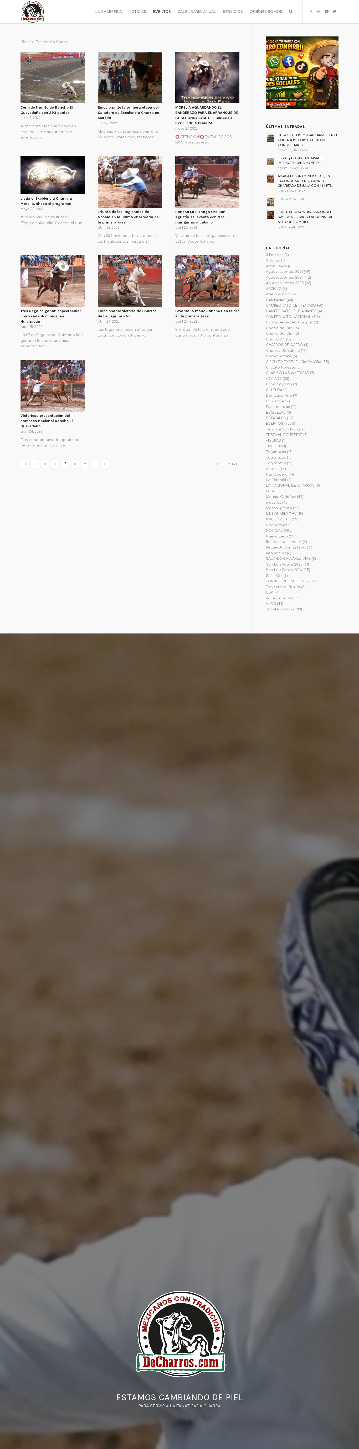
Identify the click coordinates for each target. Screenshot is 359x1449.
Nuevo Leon (277, 536)
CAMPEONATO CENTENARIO (291, 305)
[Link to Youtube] (327, 11)
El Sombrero (277, 401)
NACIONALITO (278, 519)
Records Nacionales (284, 542)
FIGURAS (273, 441)
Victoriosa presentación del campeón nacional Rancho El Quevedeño (46, 420)
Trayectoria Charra (283, 587)
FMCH (271, 446)
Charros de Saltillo (283, 351)
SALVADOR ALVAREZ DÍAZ (288, 559)
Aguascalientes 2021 (284, 272)
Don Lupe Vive (279, 395)
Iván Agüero (277, 474)
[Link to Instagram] (319, 11)
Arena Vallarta (279, 294)
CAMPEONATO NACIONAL (288, 317)
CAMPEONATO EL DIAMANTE (291, 311)
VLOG (271, 604)
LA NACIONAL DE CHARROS (290, 485)
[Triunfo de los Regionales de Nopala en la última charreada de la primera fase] (130, 182)
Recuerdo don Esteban (287, 547)
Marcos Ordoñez (281, 497)
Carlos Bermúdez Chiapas (289, 322)
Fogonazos (276, 452)
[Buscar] (291, 11)
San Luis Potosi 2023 (284, 564)
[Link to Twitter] (335, 11)
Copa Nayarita (279, 384)
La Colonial (276, 480)
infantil (272, 469)
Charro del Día (279, 328)
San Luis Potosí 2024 (284, 570)
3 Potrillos (275, 255)
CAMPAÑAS (276, 300)
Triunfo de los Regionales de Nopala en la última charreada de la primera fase (128, 217)
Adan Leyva (276, 266)
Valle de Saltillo (280, 598)
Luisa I (271, 491)
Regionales (276, 553)
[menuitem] (108, 11)
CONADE (274, 379)
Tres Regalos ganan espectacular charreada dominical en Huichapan (50, 316)
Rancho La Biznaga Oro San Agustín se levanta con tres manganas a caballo (200, 217)
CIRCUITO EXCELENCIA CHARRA (293, 362)
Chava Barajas (279, 356)
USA (269, 592)
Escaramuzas (278, 407)
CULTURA (274, 390)
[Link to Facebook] (311, 11)
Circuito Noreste (280, 367)
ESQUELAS (276, 412)
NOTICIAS (274, 530)
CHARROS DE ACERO (284, 345)
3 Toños (273, 260)
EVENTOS (274, 423)
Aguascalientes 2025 (285, 283)
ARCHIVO (274, 289)
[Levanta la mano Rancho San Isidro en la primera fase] (207, 281)
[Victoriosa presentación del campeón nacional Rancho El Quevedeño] (52, 386)
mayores (273, 502)
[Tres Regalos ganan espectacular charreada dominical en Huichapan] (52, 281)
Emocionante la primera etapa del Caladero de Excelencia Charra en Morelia (128, 112)
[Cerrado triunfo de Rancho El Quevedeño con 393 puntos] (52, 78)
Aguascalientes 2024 (285, 277)
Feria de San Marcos (284, 429)
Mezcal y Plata (279, 508)
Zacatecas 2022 (280, 609)
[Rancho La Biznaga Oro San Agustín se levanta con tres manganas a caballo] (207, 182)
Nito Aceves (276, 525)
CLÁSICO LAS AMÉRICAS (287, 373)
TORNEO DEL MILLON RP (287, 581)
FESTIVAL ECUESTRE (284, 435)
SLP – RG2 (274, 576)
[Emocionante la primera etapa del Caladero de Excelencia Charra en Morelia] (130, 78)
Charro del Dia (279, 333)
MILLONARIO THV (281, 514)
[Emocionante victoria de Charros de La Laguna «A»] (130, 281)
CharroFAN (275, 339)
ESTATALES (276, 418)
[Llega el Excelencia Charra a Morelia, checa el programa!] (52, 175)
